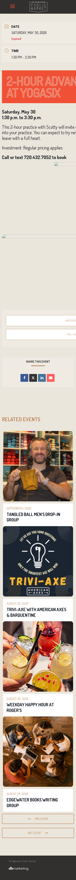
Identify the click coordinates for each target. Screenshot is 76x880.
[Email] (51, 378)
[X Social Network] (33, 378)
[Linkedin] (42, 378)
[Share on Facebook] (24, 378)
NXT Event (34, 833)
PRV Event (41, 819)
